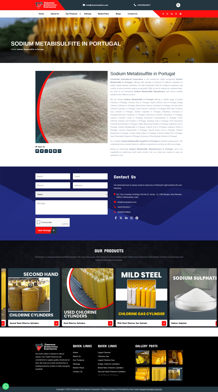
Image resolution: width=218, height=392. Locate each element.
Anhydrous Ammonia (175, 323)
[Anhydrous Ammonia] (212, 323)
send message (44, 230)
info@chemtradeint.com (97, 5)
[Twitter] (167, 14)
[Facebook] (163, 14)
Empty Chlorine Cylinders (109, 364)
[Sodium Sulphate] (158, 323)
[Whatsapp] (5, 386)
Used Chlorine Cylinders (15, 323)
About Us (55, 14)
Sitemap (87, 14)
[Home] (46, 5)
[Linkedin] (172, 14)
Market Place (103, 14)
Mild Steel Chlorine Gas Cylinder (73, 323)
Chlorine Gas (103, 356)
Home (41, 14)
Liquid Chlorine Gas (106, 360)
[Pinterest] (180, 14)
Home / (14, 49)
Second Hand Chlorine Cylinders (111, 372)
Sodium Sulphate (119, 323)
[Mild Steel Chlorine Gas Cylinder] (105, 323)
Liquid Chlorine (104, 352)
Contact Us (132, 14)
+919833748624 (124, 212)
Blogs (118, 14)
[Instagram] (176, 14)
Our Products (71, 14)
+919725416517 (143, 5)
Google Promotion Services (151, 389)
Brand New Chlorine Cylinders (110, 368)
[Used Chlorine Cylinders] (51, 323)
